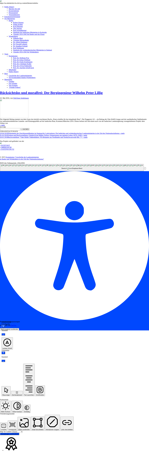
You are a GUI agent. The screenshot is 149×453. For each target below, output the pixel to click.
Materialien (8, 79)
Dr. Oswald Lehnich (20, 44)
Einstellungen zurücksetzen (9, 434)
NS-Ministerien (9, 19)
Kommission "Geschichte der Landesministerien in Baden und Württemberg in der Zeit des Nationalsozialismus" (22, 158)
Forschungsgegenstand (12, 17)
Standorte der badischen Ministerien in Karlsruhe (30, 32)
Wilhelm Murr (18, 38)
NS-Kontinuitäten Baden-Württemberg (22, 77)
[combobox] (72, 167)
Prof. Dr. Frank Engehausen (22, 62)
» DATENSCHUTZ (7, 149)
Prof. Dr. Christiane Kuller (22, 64)
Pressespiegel (13, 13)
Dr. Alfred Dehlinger (20, 42)
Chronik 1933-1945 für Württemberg (26, 52)
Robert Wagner (18, 22)
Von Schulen (13, 85)
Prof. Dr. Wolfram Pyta (21, 58)
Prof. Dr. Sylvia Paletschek (22, 66)
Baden (11, 21)
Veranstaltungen (14, 15)
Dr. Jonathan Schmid (20, 46)
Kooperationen (14, 11)
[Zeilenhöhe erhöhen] (3, 352)
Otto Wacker (17, 28)
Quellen (11, 81)
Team (6, 54)
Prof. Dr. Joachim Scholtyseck (23, 68)
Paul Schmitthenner (20, 30)
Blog (6, 74)
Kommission (13, 56)
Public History (9, 7)
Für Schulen (13, 83)
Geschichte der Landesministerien (20, 76)
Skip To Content (6, 432)
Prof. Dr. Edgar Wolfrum (21, 60)
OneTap (13, 325)
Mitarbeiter (12, 70)
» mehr (2, 125)
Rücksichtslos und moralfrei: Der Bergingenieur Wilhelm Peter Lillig (51, 93)
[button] (145, 168)
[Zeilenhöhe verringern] (3, 361)
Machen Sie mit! (14, 9)
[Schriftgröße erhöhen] (3, 326)
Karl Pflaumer (18, 26)
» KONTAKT (5, 145)
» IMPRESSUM (5, 147)
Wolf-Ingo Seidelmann (21, 98)
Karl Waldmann (18, 48)
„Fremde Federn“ (15, 87)
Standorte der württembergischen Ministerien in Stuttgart (32, 50)
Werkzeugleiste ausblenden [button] (9, 329)
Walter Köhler (18, 24)
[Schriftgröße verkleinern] (3, 334)
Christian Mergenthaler (21, 40)
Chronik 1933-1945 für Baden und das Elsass (29, 34)
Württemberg (13, 36)
